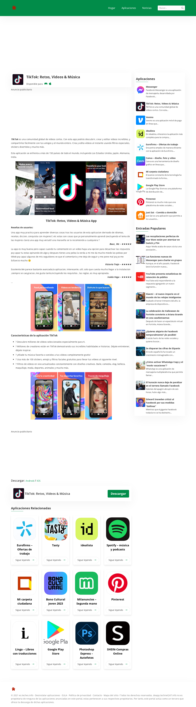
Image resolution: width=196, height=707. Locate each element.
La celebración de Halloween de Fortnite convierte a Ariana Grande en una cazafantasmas (164, 314)
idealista (87, 545)
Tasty (55, 545)
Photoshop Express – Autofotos (86, 653)
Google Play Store (56, 651)
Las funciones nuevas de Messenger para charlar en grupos (164, 258)
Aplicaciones (129, 8)
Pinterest (117, 599)
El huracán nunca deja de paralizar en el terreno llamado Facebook (164, 384)
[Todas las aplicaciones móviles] (14, 8)
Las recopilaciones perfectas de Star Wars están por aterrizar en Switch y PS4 (163, 240)
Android (30, 480)
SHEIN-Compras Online (117, 651)
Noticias (147, 8)
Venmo (149, 117)
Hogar (111, 8)
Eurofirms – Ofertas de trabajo (24, 549)
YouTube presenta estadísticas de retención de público (163, 275)
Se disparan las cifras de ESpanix (163, 348)
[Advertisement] (98, 39)
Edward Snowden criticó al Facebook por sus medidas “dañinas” (160, 403)
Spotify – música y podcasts (118, 547)
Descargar (118, 494)
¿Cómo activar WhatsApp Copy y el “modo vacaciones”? (164, 364)
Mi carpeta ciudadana (24, 601)
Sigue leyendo (22, 560)
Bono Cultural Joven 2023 (55, 601)
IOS (38, 480)
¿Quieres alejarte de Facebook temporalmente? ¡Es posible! (162, 333)
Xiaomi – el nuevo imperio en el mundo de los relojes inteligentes (163, 295)
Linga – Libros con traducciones (24, 651)
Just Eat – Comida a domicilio (161, 212)
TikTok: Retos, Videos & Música (162, 103)
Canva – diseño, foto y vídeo (161, 158)
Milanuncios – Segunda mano (86, 601)
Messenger (151, 86)
